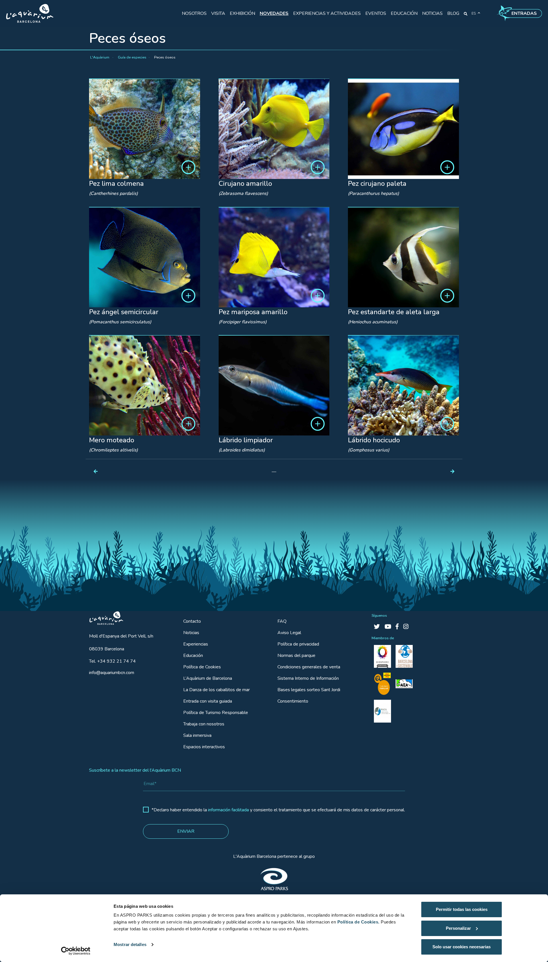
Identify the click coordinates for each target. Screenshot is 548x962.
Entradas (524, 13)
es (474, 13)
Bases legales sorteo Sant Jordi (308, 690)
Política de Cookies (202, 667)
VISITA (218, 13)
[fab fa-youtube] (387, 627)
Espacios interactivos (204, 747)
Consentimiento (292, 701)
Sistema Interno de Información (308, 678)
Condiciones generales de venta (308, 667)
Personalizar (458, 928)
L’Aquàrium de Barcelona (207, 678)
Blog (453, 13)
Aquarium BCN (103, 617)
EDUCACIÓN (404, 13)
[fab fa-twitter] (377, 627)
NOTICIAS (432, 13)
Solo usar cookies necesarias (461, 946)
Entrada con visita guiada (207, 701)
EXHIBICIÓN (242, 13)
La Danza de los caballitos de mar (216, 690)
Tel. (112, 661)
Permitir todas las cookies (461, 909)
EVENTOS (375, 13)
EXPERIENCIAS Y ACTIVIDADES (327, 13)
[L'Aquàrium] (29, 13)
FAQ (282, 621)
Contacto (192, 621)
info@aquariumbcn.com (111, 672)
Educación (193, 655)
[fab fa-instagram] (406, 627)
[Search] (466, 13)
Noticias (191, 633)
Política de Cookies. (358, 921)
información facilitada (228, 810)
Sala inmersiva (197, 735)
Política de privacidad (298, 644)
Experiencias (195, 644)
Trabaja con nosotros (203, 724)
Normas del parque (296, 655)
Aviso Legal (289, 633)
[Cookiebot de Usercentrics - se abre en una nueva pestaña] (76, 951)
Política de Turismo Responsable (215, 712)
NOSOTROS (194, 13)
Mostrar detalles (130, 944)
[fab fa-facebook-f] (397, 627)
